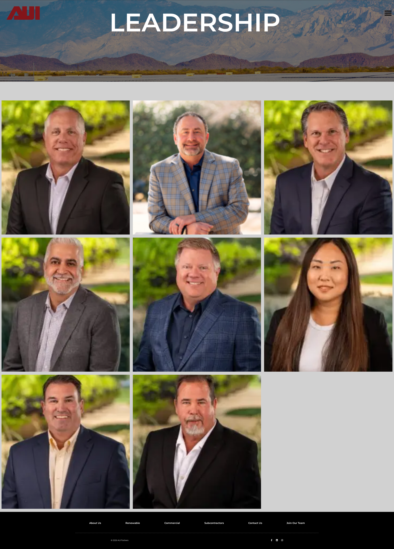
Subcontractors (214, 523)
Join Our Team (296, 523)
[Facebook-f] (272, 540)
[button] (388, 13)
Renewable (132, 523)
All (176, 89)
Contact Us (255, 523)
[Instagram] (282, 540)
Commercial (172, 523)
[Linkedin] (277, 540)
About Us (95, 523)
